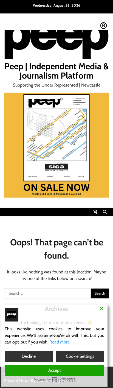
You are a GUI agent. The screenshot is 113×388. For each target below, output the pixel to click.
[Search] (105, 212)
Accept (54, 370)
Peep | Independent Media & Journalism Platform (56, 71)
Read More (59, 342)
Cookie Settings (80, 356)
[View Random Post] (95, 212)
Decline (29, 356)
